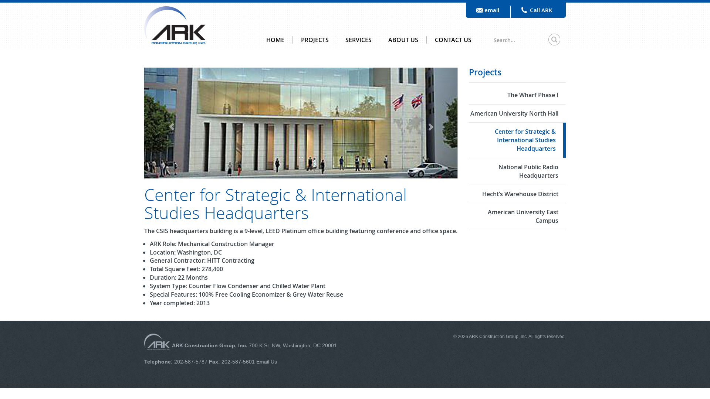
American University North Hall (514, 113)
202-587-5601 (238, 362)
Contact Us (453, 40)
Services (358, 40)
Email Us (266, 362)
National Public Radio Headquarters (528, 171)
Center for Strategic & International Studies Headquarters (525, 140)
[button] (167, 123)
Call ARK (541, 10)
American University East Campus (523, 216)
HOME (275, 40)
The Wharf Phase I (532, 95)
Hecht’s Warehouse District (520, 194)
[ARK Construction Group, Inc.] (175, 25)
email (491, 10)
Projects (315, 40)
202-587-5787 (190, 362)
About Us (403, 40)
